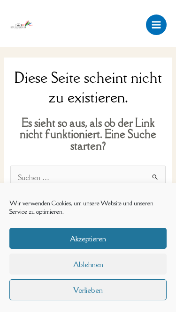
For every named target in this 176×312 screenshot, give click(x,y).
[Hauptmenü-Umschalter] (156, 25)
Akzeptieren (88, 238)
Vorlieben (88, 290)
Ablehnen (88, 264)
